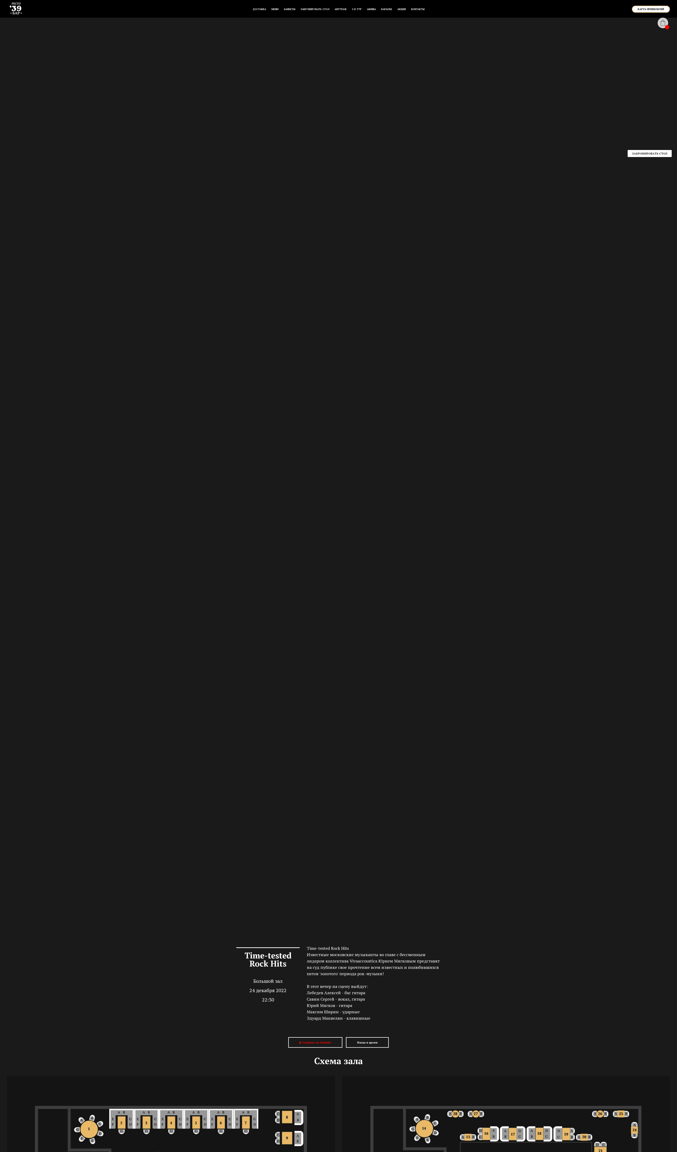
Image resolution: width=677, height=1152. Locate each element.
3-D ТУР (357, 9)
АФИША (371, 9)
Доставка (259, 9)
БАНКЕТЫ (289, 9)
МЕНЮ (275, 9)
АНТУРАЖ (341, 9)
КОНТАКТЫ (418, 9)
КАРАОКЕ (386, 9)
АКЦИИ (401, 9)
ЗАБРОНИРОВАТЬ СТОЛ (315, 9)
